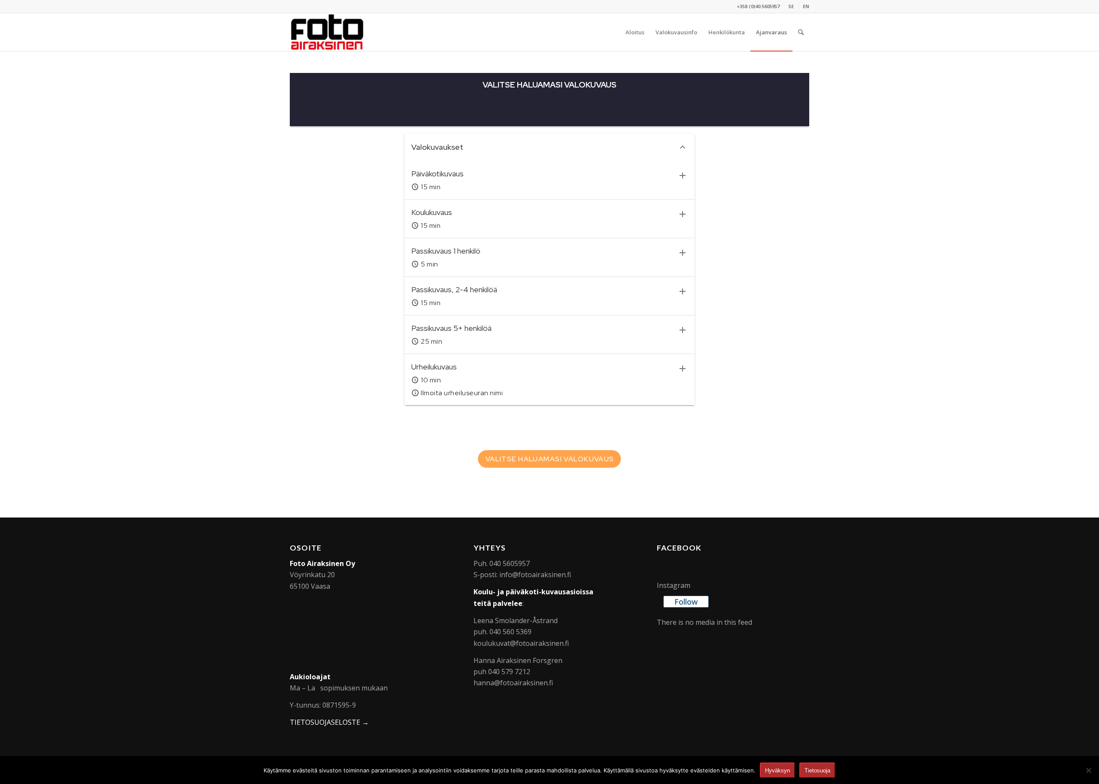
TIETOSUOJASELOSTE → (329, 722)
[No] (1088, 770)
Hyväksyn (777, 770)
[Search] (800, 32)
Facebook (679, 547)
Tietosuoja (817, 770)
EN (806, 6)
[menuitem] (791, 6)
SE (791, 6)
